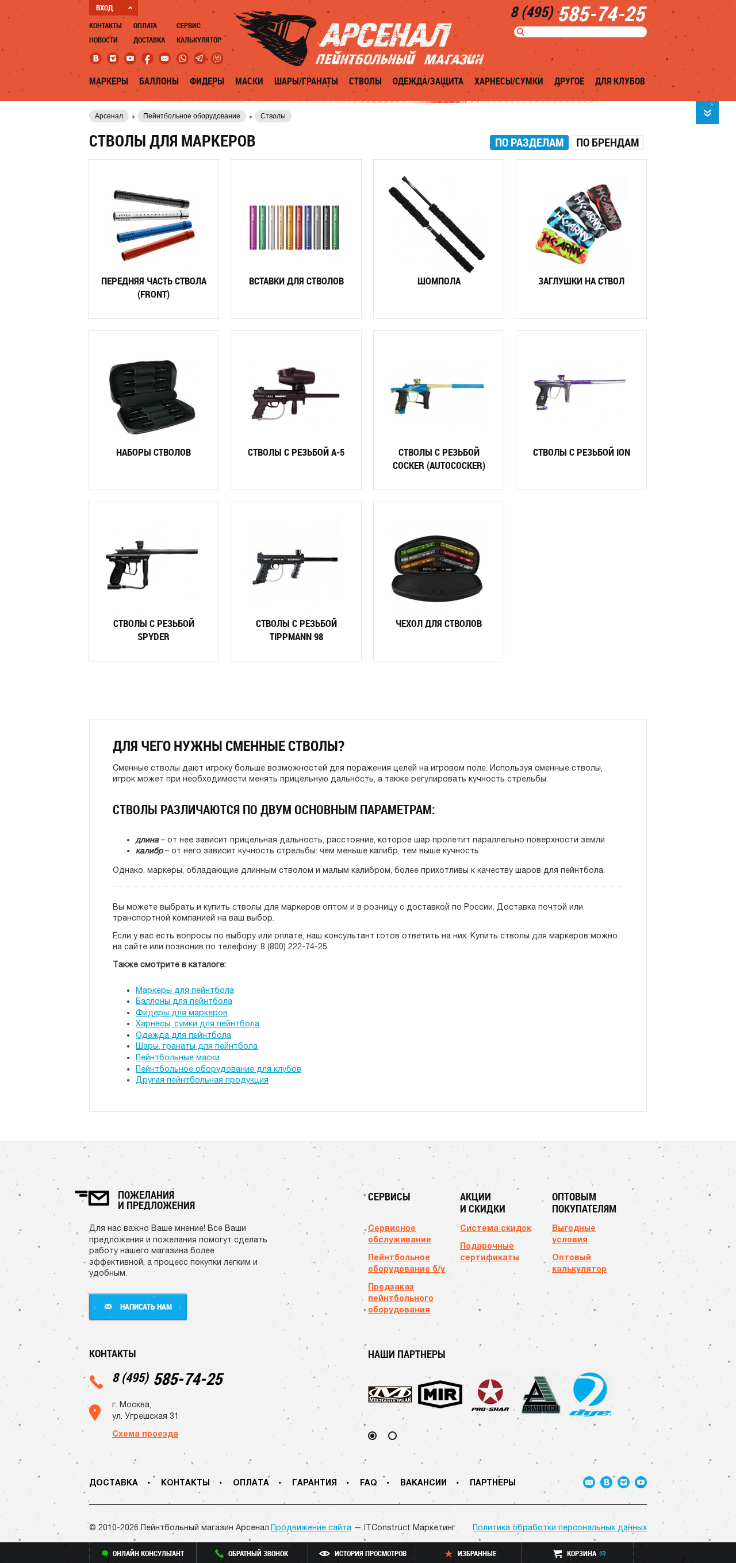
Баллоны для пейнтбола (184, 1001)
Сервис (189, 25)
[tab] (529, 142)
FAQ (368, 1482)
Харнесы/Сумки (508, 81)
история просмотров (371, 1553)
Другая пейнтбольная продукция (202, 1079)
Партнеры (493, 1482)
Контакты (105, 25)
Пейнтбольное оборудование (191, 116)
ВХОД (104, 7)
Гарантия (314, 1482)
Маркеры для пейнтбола (185, 990)
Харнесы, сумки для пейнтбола (197, 1023)
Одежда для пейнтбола (183, 1035)
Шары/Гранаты (306, 81)
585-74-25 (167, 1378)
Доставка (149, 39)
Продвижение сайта (311, 1527)
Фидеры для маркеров (182, 1012)
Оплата (145, 25)
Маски (249, 81)
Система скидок (495, 1228)
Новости (103, 39)
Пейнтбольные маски (178, 1057)
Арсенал (109, 116)
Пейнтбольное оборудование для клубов (218, 1068)
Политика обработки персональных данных (560, 1527)
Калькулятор (199, 39)
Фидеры (207, 81)
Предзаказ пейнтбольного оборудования (401, 1297)
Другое (569, 81)
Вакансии (423, 1482)
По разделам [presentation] (529, 142)
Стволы (365, 81)
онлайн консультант (148, 1553)
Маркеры (108, 81)
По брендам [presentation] (607, 142)
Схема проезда (145, 1433)
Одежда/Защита (428, 81)
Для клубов (620, 81)
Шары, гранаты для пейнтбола (197, 1045)
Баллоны (159, 81)
